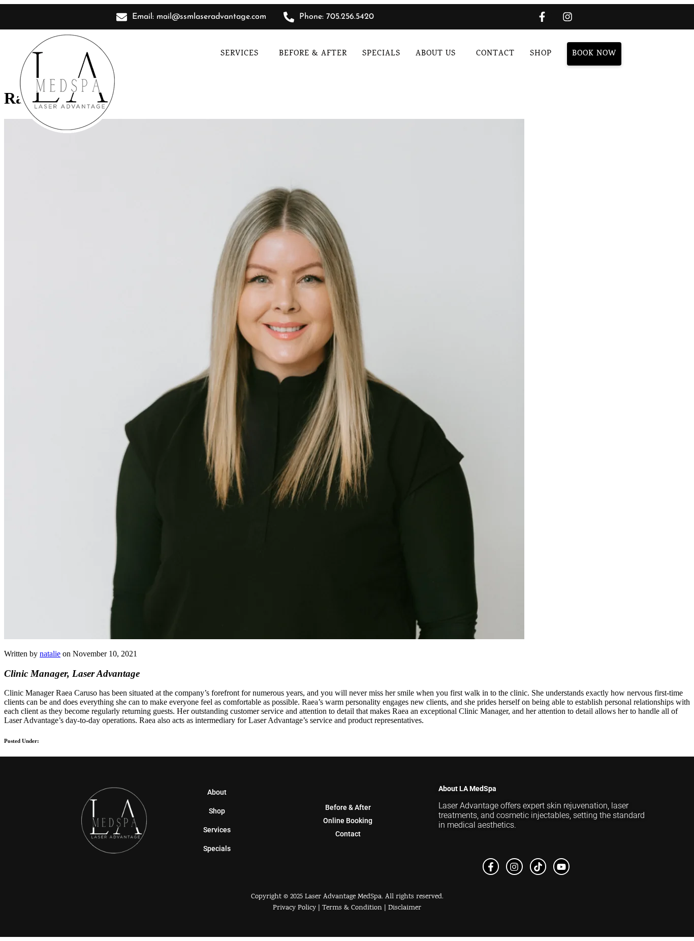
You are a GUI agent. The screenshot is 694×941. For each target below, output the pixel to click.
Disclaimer (404, 908)
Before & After (313, 54)
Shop (217, 811)
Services (239, 54)
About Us (436, 54)
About (217, 792)
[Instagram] (567, 17)
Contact (495, 54)
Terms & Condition (352, 908)
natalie (50, 653)
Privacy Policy (294, 908)
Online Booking (347, 821)
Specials (381, 54)
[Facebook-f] (542, 17)
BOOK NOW (594, 54)
